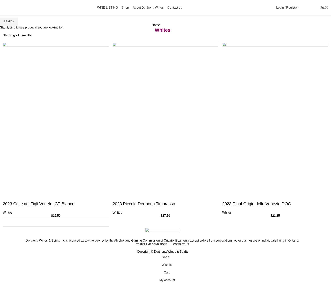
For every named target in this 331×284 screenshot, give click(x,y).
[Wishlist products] (309, 7)
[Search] (303, 7)
